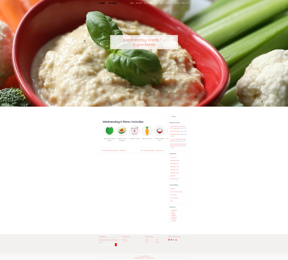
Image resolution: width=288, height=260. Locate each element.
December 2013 (174, 169)
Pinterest (173, 219)
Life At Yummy (148, 3)
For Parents (173, 195)
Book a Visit (185, 3)
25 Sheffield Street (175, 134)
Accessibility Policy (125, 241)
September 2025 (174, 160)
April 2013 (172, 176)
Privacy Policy (124, 239)
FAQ (146, 242)
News (161, 3)
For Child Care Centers (176, 192)
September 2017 (174, 166)
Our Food (139, 3)
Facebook (174, 210)
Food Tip (172, 188)
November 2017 (174, 163)
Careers (176, 3)
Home (132, 3)
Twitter (173, 212)
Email (100, 242)
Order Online (158, 242)
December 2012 (174, 179)
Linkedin (173, 215)
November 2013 (174, 173)
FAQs (156, 3)
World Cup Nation (175, 131)
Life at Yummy (174, 198)
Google (173, 213)
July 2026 (172, 157)
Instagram (174, 217)
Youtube (173, 221)
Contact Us (168, 3)
